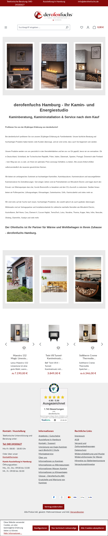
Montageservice (46, 454)
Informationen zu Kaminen (51, 461)
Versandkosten (77, 512)
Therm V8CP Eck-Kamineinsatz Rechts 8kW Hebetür (54, 357)
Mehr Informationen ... (13, 533)
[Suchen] (67, 27)
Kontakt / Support (47, 443)
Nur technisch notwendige (63, 528)
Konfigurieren (40, 528)
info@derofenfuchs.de (88, 2)
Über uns (43, 457)
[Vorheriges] (6, 344)
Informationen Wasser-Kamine (53, 469)
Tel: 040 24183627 (12, 444)
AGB (77, 440)
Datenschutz (80, 450)
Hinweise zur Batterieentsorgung (90, 461)
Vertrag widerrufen (54, 507)
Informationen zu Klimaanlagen (53, 472)
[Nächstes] (34, 344)
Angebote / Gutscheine (49, 436)
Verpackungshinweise (85, 464)
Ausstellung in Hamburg (54, 2)
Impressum (80, 436)
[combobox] (40, 27)
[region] (19, 344)
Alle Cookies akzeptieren (92, 528)
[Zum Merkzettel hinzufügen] (24, 348)
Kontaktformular (10, 457)
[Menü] (6, 27)
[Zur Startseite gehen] (54, 15)
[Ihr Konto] (88, 27)
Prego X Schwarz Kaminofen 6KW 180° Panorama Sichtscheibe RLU (88, 357)
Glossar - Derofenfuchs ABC (52, 476)
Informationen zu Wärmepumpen (54, 465)
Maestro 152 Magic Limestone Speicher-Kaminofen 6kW (20, 357)
